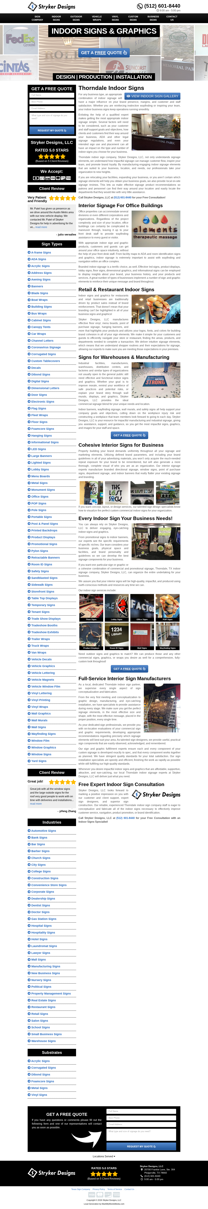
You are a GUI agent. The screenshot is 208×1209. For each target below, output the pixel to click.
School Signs (40, 1027)
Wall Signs (38, 727)
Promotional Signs (44, 544)
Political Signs (41, 986)
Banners (37, 286)
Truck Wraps (40, 645)
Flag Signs (38, 408)
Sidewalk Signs (42, 584)
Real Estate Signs (43, 1000)
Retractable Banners (45, 557)
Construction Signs (44, 878)
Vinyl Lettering (41, 693)
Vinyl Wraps (39, 706)
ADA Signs (38, 259)
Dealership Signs (43, 898)
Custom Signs (133, 18)
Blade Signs (39, 293)
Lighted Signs (41, 462)
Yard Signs (38, 761)
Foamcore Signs (42, 428)
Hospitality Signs (43, 932)
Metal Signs (39, 483)
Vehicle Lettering (43, 673)
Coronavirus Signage (46, 347)
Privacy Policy (99, 1189)
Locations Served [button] (103, 1156)
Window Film (40, 740)
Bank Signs (39, 837)
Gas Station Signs (43, 919)
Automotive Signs (43, 830)
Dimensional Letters (45, 388)
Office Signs (39, 496)
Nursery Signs (41, 980)
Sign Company (37, 18)
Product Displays (43, 537)
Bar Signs (38, 844)
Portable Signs (41, 517)
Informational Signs (45, 442)
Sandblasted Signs (44, 578)
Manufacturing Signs (45, 966)
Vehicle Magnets (42, 679)
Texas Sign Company (80, 1189)
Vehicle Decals (41, 659)
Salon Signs (39, 1020)
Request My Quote (51, 130)
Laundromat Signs (44, 946)
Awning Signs (41, 279)
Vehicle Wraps (97, 18)
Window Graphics (43, 747)
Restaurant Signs (43, 1007)
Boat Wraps (39, 299)
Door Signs (39, 394)
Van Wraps (38, 652)
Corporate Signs (42, 891)
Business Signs (153, 18)
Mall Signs (38, 959)
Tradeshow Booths (44, 625)
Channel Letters (42, 340)
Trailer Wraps (40, 639)
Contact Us (171, 18)
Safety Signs (40, 571)
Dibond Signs (40, 374)
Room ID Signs (41, 564)
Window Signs (41, 754)
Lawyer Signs (40, 953)
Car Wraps (38, 333)
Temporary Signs (43, 605)
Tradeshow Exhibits (45, 632)
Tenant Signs (40, 612)
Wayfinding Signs (43, 733)
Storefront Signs (42, 591)
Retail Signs (39, 1013)
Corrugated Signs (43, 354)
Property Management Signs (51, 993)
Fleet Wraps (39, 415)
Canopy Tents (41, 327)
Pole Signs (38, 510)
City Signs (38, 864)
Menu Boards (40, 476)
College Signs (41, 871)
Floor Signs (39, 422)
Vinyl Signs (115, 18)
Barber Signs (40, 851)
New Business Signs (45, 973)
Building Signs (41, 306)
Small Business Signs (46, 1034)
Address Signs (41, 272)
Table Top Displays (44, 598)
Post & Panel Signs (44, 523)
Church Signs (40, 858)
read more (41, 227)
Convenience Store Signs (49, 885)
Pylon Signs (39, 551)
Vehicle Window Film (45, 686)
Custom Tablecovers (45, 361)
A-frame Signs (41, 252)
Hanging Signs (41, 435)
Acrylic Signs (40, 266)
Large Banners (41, 456)
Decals (36, 367)
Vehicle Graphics (43, 666)
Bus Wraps (39, 313)
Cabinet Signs (41, 320)
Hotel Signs (39, 939)
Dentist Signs (40, 905)
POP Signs (38, 503)
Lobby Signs (40, 469)
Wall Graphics (41, 713)
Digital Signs (40, 381)
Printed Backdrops (44, 530)
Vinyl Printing (40, 700)
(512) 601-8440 (161, 6)
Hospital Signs (41, 925)
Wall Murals (39, 720)
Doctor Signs (40, 912)
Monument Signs (43, 489)
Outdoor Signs (76, 18)
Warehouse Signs (43, 1041)
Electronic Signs (42, 401)
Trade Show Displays (46, 618)
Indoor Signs (56, 18)
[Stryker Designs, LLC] (51, 1173)
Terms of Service (114, 1189)
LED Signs (38, 449)
